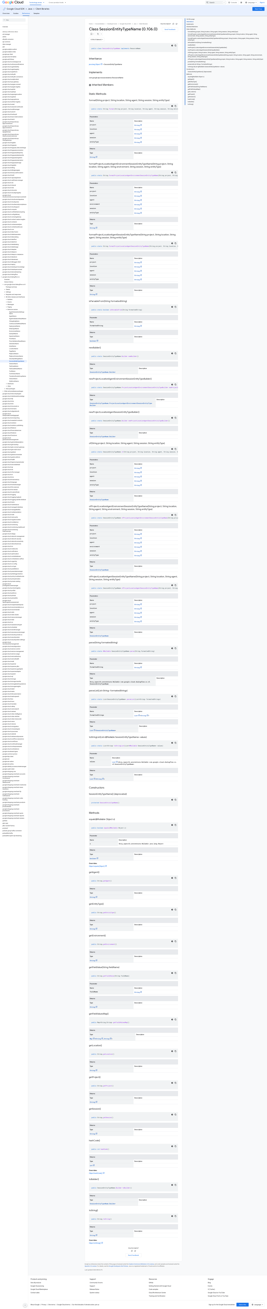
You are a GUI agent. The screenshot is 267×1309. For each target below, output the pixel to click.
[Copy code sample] (175, 45)
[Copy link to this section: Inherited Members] (115, 85)
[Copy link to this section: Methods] (102, 813)
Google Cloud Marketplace (39, 1289)
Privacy (44, 1304)
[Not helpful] (176, 23)
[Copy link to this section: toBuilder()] (101, 1179)
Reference (26, 13)
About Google (35, 1304)
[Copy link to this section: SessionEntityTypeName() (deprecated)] (129, 794)
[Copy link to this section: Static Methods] (109, 94)
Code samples (153, 1289)
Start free (258, 9)
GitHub (151, 1282)
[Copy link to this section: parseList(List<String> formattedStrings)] (130, 691)
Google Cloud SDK (16, 9)
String (137, 125)
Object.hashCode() (95, 1173)
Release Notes (94, 1289)
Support (92, 1286)
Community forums (96, 1282)
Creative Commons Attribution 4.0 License (141, 1264)
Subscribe (242, 1305)
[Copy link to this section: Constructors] (107, 788)
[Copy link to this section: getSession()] (103, 1109)
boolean (93, 341)
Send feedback (170, 29)
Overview (6, 13)
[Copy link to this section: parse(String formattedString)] (120, 643)
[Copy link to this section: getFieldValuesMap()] (111, 1014)
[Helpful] (173, 23)
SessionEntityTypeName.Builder (103, 372)
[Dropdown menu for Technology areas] (44, 2)
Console (234, 2)
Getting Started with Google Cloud (160, 1286)
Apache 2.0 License (90, 1266)
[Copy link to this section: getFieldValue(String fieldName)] (121, 967)
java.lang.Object (94, 64)
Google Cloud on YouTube (216, 1292)
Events (210, 1286)
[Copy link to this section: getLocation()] (104, 1045)
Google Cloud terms (63, 1304)
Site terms (51, 1304)
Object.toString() (95, 1243)
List (136, 716)
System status (94, 1292)
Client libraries (42, 9)
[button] (13, 277)
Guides (15, 13)
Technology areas (35, 2)
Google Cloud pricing (37, 1286)
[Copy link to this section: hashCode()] (102, 1140)
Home (91, 24)
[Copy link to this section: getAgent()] (101, 872)
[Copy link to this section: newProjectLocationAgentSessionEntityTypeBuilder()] (141, 412)
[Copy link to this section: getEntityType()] (106, 904)
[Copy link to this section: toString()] (100, 1210)
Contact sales (35, 1292)
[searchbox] (14, 20)
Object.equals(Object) (97, 866)
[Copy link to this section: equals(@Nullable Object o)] (117, 819)
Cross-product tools (56, 2)
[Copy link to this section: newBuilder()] (103, 348)
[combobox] (215, 2)
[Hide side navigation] (25, 1305)
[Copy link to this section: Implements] (104, 72)
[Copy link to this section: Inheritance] (104, 59)
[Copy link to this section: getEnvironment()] (108, 936)
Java (30, 9)
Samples (37, 13)
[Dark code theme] (172, 45)
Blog (209, 1282)
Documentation (100, 24)
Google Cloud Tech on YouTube (218, 1296)
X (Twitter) (211, 1289)
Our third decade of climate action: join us (85, 1304)
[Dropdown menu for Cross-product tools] (66, 2)
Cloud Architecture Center (157, 1292)
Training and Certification (157, 1296)
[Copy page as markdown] (98, 34)
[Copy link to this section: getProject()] (103, 1077)
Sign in (262, 2)
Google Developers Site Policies (118, 1266)
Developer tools (112, 24)
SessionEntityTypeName (99, 500)
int (91, 1165)
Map (91, 1039)
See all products (36, 1282)
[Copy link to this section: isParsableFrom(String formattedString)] (129, 301)
